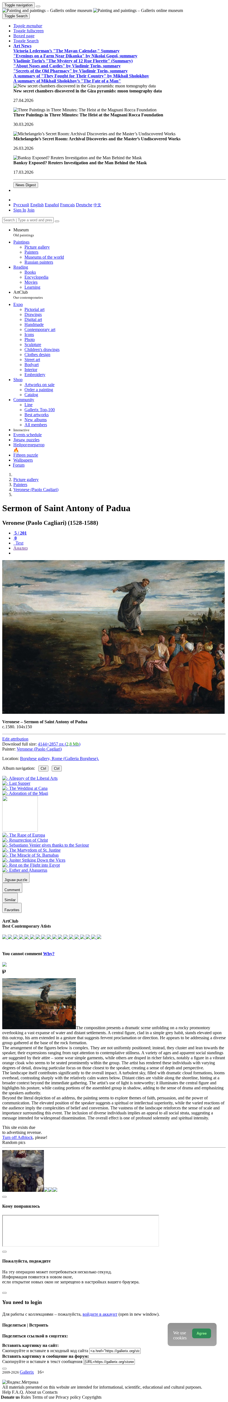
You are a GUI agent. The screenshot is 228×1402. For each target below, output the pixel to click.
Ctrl (43, 768)
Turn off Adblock (17, 1137)
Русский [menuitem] (21, 204)
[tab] (20, 533)
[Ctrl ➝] (23, 835)
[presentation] (119, 553)
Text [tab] (18, 543)
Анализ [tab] (20, 548)
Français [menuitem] (67, 204)
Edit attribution (15, 739)
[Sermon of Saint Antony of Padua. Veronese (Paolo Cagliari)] (113, 712)
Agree (202, 1333)
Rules (26, 1397)
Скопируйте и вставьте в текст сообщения (42, 1361)
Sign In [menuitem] (19, 210)
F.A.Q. (18, 1392)
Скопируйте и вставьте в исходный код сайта (45, 1350)
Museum (23, 232)
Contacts (50, 1392)
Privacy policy (69, 1397)
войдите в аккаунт (100, 1314)
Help (7, 1392)
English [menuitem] (37, 204)
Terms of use (44, 1397)
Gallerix (27, 1372)
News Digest (26, 185)
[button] (27, 25)
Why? (48, 953)
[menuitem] (97, 204)
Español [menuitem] (52, 204)
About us (33, 1392)
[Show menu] (38, 6)
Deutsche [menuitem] (84, 204)
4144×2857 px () (59, 744)
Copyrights (91, 1397)
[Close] (57, 221)
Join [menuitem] (30, 210)
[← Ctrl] (25, 793)
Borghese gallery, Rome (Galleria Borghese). (59, 758)
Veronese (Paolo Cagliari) (39, 749)
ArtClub (28, 295)
